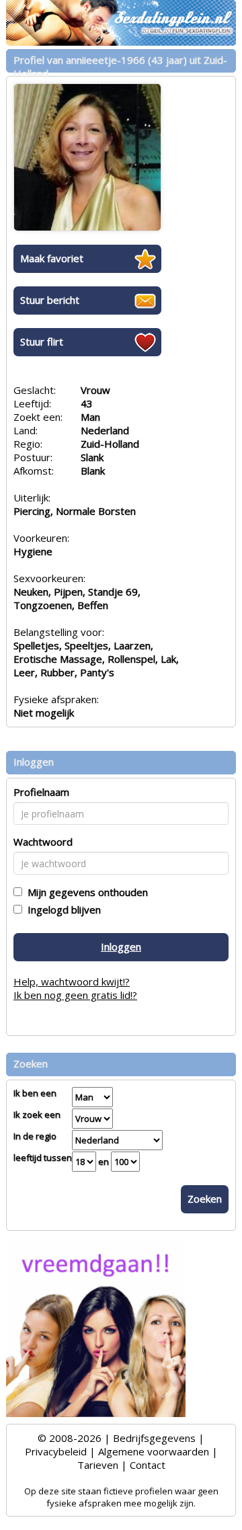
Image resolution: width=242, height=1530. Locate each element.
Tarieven (97, 1465)
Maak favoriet (51, 258)
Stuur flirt (41, 341)
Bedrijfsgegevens (154, 1438)
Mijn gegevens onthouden (85, 892)
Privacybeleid (56, 1451)
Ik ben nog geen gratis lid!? (75, 995)
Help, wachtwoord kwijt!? (71, 981)
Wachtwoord (43, 841)
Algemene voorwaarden (153, 1451)
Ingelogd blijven (61, 909)
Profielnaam (41, 792)
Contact (147, 1465)
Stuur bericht (49, 300)
